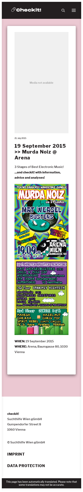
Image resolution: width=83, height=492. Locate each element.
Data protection (26, 466)
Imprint (16, 454)
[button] (73, 10)
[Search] (61, 10)
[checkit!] (26, 10)
